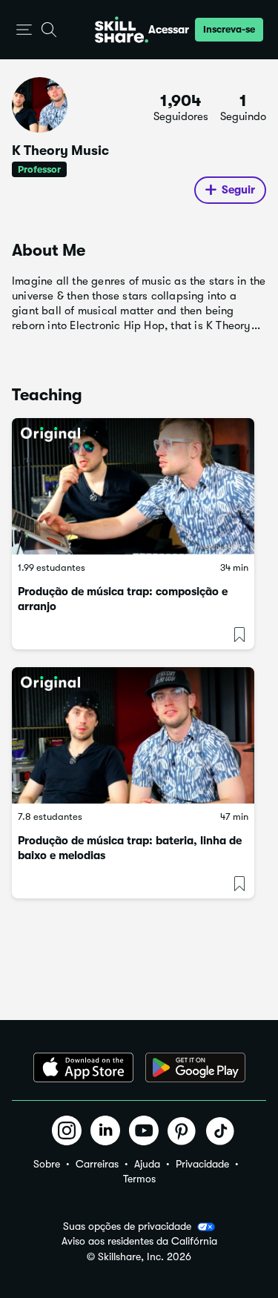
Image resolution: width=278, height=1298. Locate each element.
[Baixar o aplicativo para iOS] (83, 1067)
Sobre (46, 1164)
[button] (24, 30)
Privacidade (202, 1164)
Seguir (238, 189)
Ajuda (147, 1164)
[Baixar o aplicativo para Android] (195, 1067)
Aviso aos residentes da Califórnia (139, 1241)
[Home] (121, 29)
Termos (139, 1179)
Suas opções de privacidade (127, 1226)
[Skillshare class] (133, 486)
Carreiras (97, 1164)
